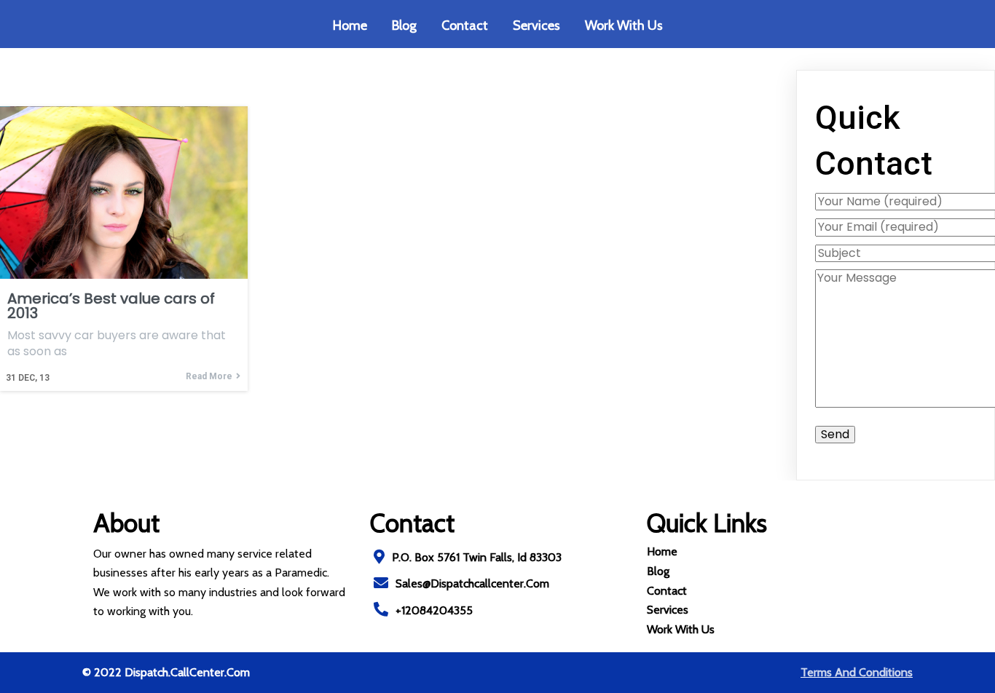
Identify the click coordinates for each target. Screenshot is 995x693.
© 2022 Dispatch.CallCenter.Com (166, 672)
